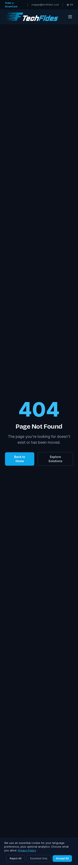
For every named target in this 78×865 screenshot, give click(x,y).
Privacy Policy (27, 850)
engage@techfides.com (45, 4)
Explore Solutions (55, 459)
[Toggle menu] (70, 16)
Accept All (62, 858)
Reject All (15, 858)
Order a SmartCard (11, 4)
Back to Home (19, 459)
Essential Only (38, 858)
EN (71, 4)
